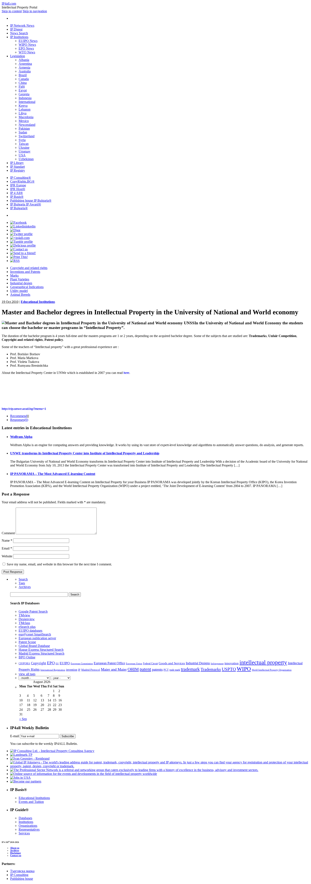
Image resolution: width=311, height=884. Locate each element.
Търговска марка (22, 871)
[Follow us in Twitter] (21, 234)
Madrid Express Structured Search (41, 653)
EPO (51, 663)
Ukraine (24, 147)
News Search (19, 33)
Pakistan (24, 128)
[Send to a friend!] (23, 253)
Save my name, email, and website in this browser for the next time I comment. (59, 564)
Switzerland (26, 136)
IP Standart (17, 166)
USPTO (229, 669)
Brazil (23, 75)
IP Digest (16, 29)
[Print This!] (19, 257)
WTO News (27, 52)
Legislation (17, 56)
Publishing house (21, 878)
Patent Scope (27, 642)
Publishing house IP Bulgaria (30, 200)
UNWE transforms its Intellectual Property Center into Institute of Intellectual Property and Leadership (84, 453)
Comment (8, 533)
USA (22, 155)
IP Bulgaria (19, 208)
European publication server (37, 638)
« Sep (23, 719)
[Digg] (15, 230)
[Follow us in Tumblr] (21, 241)
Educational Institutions (38, 302)
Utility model (19, 291)
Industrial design (21, 283)
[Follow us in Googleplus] (20, 238)
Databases (25, 818)
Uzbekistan (26, 159)
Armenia (24, 67)
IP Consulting (20, 177)
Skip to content (12, 11)
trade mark (174, 670)
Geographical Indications (27, 287)
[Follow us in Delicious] (23, 245)
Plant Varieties (19, 279)
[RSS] (15, 260)
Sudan (23, 132)
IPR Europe (18, 185)
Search (23, 579)
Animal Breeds (20, 294)
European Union (134, 663)
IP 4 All (16, 193)
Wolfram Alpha (21, 437)
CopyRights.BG (22, 181)
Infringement (217, 663)
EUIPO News (28, 41)
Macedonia (26, 117)
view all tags (27, 674)
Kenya (23, 105)
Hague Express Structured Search (41, 649)
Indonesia (25, 98)
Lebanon (24, 109)
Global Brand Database (34, 646)
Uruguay (24, 151)
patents (157, 669)
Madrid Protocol (90, 669)
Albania (24, 60)
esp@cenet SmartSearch (35, 634)
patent (145, 669)
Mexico (24, 121)
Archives (25, 587)
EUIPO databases (30, 630)
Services (24, 833)
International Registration (52, 670)
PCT (166, 669)
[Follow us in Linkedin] (23, 226)
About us (14, 848)
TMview (24, 615)
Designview (27, 619)
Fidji (22, 86)
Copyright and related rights (28, 268)
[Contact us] (19, 249)
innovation (231, 663)
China (23, 83)
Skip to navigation (35, 11)
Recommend (18, 416)
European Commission (82, 663)
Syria (22, 140)
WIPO (244, 669)
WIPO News (27, 44)
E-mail (14, 736)
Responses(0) (19, 420)
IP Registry (17, 170)
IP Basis (16, 196)
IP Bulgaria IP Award (25, 204)
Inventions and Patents (25, 271)
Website (7, 556)
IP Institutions (19, 37)
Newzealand (27, 124)
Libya (22, 113)
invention (71, 669)
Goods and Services (172, 663)
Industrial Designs (198, 663)
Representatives (29, 829)
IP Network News (22, 25)
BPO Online (27, 657)
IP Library (17, 163)
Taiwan (24, 144)
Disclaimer (15, 853)
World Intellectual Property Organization (272, 670)
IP (79, 669)
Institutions (26, 822)
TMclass (24, 623)
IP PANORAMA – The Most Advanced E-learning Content (52, 474)
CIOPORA (24, 663)
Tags (22, 583)
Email (7, 548)
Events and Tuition (31, 802)
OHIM (133, 669)
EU (57, 663)
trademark (190, 669)
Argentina (25, 63)
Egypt (23, 90)
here (126, 373)
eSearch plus (27, 627)
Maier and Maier (114, 669)
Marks (14, 275)
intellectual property (263, 662)
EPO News (26, 48)
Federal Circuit (150, 663)
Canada (24, 79)
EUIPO (65, 663)
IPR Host (17, 189)
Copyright (38, 663)
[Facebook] (18, 222)
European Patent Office (109, 663)
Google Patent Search (33, 611)
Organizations (28, 825)
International (27, 102)
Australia (25, 71)
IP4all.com (9, 3)
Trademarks (211, 669)
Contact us (15, 855)
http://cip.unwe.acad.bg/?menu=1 (24, 409)
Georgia (24, 94)
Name (7, 540)
